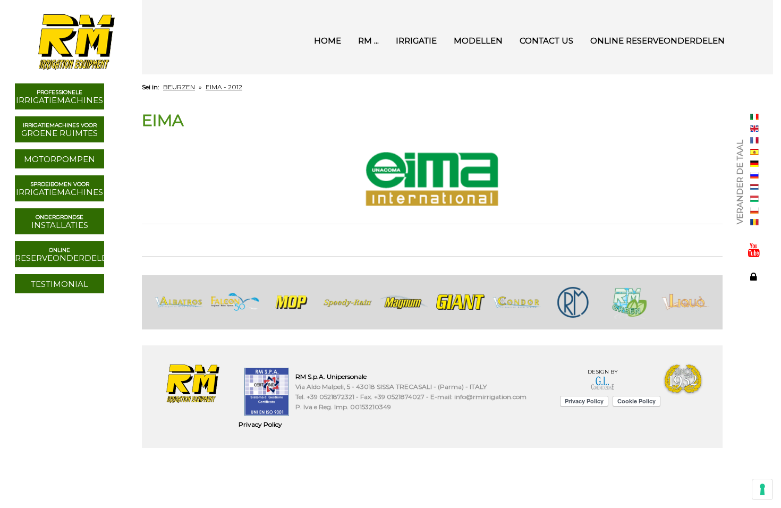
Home (327, 41)
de (754, 163)
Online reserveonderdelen (657, 41)
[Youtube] (754, 249)
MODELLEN (478, 41)
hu (754, 199)
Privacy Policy (260, 424)
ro (754, 222)
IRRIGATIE (416, 41)
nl (754, 187)
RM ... (368, 41)
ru (754, 175)
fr (754, 140)
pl (754, 210)
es (754, 152)
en (754, 128)
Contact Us (546, 41)
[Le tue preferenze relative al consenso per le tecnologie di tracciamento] (762, 489)
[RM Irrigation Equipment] (75, 37)
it (754, 117)
